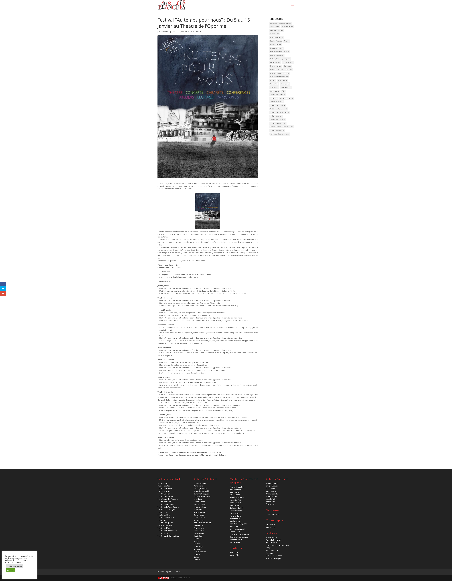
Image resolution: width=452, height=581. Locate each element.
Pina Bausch (270, 524)
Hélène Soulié (235, 532)
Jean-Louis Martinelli (237, 529)
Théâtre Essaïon (275, 127)
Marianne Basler (272, 483)
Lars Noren (198, 499)
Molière (272, 80)
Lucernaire (288, 70)
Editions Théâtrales (276, 37)
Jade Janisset (271, 527)
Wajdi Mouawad (200, 504)
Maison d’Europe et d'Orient (279, 73)
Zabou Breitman (236, 539)
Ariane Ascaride (272, 494)
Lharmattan (287, 66)
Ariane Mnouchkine (237, 497)
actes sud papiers (285, 23)
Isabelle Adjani (271, 499)
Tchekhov (197, 544)
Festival (184, 31)
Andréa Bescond (272, 514)
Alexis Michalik (235, 516)
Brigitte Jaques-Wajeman (239, 534)
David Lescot (199, 515)
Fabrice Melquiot (276, 41)
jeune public (286, 59)
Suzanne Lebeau (200, 507)
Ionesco (197, 554)
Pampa (268, 548)
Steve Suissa (274, 88)
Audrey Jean (165, 31)
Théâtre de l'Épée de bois (278, 109)
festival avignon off (276, 48)
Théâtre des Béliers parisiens (168, 536)
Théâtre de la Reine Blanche (279, 112)
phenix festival (282, 80)
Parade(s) (269, 553)
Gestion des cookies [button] (14, 566)
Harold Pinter (199, 525)
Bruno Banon (235, 495)
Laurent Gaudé (199, 517)
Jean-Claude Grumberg (202, 523)
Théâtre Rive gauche (277, 130)
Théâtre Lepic (162, 512)
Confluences (274, 34)
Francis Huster (271, 496)
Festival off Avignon (273, 540)
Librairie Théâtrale (276, 70)
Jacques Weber (271, 491)
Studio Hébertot (286, 88)
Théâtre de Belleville (165, 496)
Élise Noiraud (271, 504)
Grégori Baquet (272, 486)
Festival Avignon (275, 45)
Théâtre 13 (274, 98)
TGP (283, 91)
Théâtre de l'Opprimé (277, 105)
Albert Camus (199, 531)
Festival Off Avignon (277, 55)
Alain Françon (235, 526)
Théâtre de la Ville (276, 116)
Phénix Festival (271, 537)
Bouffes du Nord (287, 27)
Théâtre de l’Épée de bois (167, 531)
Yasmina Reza (199, 528)
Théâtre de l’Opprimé (165, 528)
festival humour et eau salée (279, 52)
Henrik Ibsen (198, 536)
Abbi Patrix (234, 552)
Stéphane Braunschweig (239, 537)
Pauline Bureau (235, 503)
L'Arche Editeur (288, 62)
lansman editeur (275, 66)
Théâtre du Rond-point (278, 123)
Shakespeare (285, 84)
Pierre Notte (274, 84)
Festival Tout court (273, 542)
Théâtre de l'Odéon (276, 102)
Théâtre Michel (288, 127)
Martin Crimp (199, 520)
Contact (178, 571)
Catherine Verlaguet (201, 494)
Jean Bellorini (235, 542)
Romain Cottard (272, 488)
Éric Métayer (234, 513)
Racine (196, 557)
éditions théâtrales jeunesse (279, 134)
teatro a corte (275, 91)
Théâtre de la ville (164, 502)
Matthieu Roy (235, 521)
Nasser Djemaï (199, 512)
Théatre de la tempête (277, 95)
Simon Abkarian (236, 511)
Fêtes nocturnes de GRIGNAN (277, 545)
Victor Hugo (198, 546)
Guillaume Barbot (236, 508)
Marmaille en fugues (273, 558)
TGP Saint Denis (163, 491)
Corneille (197, 560)
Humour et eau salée (274, 556)
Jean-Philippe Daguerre (238, 524)
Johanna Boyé (235, 505)
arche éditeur (274, 27)
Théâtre (198, 31)
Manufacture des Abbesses (279, 77)
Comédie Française (276, 30)
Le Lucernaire (162, 483)
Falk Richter (198, 509)
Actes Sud (273, 23)
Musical (191, 31)
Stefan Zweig (199, 533)
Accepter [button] (10, 570)
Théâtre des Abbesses (277, 120)
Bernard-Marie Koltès (202, 491)
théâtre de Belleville (286, 98)
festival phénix (275, 59)
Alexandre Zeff (235, 500)
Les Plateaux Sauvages (166, 509)
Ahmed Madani (199, 502)
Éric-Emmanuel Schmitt (202, 496)
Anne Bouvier (235, 518)
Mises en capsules (273, 550)
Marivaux (197, 549)
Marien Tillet (234, 555)
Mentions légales (164, 571)
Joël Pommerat (275, 62)
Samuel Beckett (200, 552)
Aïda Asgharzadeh (200, 488)
